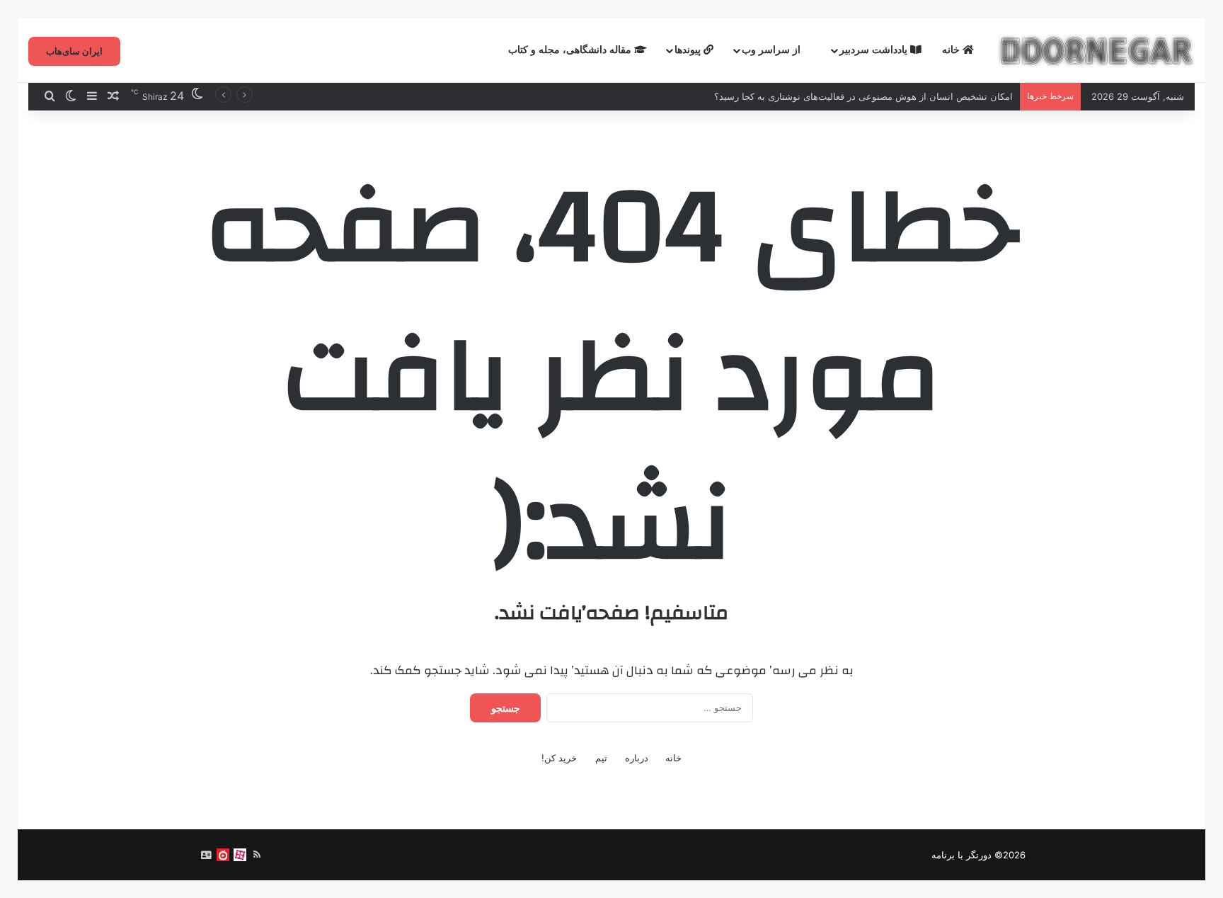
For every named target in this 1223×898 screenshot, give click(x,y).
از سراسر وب (772, 50)
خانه (952, 50)
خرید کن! (559, 757)
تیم (601, 757)
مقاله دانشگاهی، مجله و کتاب (571, 50)
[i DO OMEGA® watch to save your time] (1096, 50)
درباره (636, 757)
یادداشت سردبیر (874, 50)
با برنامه (947, 854)
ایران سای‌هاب (74, 51)
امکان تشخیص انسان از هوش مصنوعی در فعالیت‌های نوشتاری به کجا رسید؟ (863, 96)
